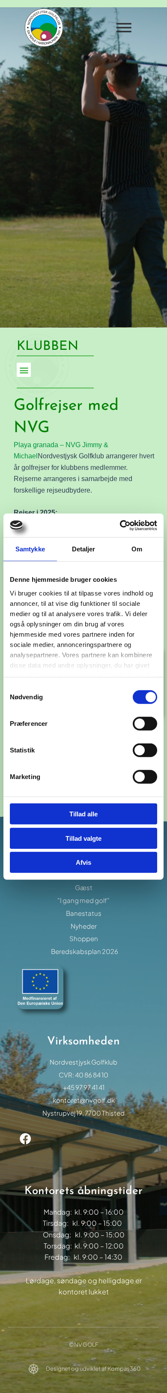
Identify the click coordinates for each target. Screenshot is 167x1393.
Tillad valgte (83, 838)
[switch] (145, 724)
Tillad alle (83, 814)
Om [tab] (136, 549)
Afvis (83, 862)
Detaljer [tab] (83, 549)
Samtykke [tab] (30, 549)
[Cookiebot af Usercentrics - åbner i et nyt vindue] (120, 525)
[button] (24, 370)
